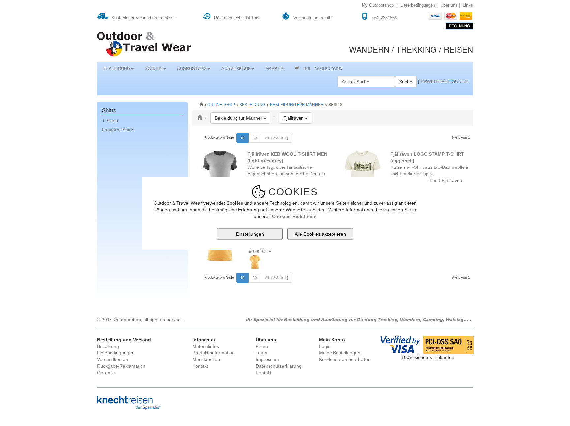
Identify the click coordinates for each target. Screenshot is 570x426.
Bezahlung (108, 346)
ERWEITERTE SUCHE (444, 81)
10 (242, 138)
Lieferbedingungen (417, 5)
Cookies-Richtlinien (294, 216)
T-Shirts (110, 120)
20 (255, 138)
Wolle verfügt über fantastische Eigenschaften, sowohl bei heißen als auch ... (287, 167)
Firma (262, 346)
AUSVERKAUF (236, 68)
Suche (405, 81)
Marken (274, 68)
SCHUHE (154, 68)
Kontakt (200, 366)
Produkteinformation (213, 352)
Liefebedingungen (116, 352)
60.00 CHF (259, 251)
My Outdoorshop (378, 5)
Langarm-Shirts (118, 129)
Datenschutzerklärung (278, 366)
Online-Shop (221, 104)
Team (261, 352)
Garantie (106, 372)
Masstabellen (206, 359)
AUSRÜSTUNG (192, 68)
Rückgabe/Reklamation (121, 366)
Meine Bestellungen (339, 352)
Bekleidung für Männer (297, 104)
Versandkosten (112, 359)
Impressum (267, 359)
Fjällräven (297, 118)
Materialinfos (205, 346)
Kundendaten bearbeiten (345, 359)
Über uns (449, 5)
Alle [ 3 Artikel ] (276, 138)
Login (325, 346)
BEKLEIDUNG (116, 68)
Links (468, 5)
